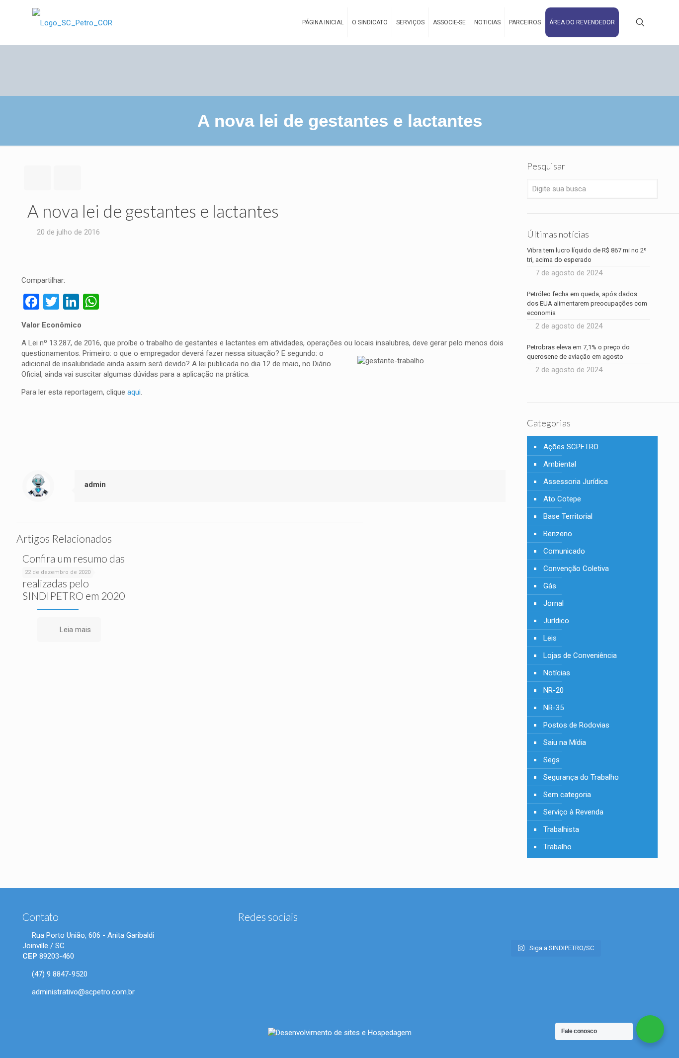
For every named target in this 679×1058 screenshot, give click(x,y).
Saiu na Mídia (564, 742)
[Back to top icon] (638, 1043)
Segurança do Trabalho (581, 777)
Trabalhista (561, 829)
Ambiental (559, 464)
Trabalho (557, 846)
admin (95, 484)
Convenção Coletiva (576, 568)
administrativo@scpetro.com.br (82, 991)
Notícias (556, 672)
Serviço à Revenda (573, 812)
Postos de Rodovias (576, 725)
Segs (551, 759)
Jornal (553, 603)
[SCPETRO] (72, 22)
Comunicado (564, 551)
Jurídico (556, 620)
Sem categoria (567, 794)
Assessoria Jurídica (575, 481)
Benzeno (557, 533)
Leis (550, 638)
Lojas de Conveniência (580, 655)
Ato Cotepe (562, 498)
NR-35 (553, 707)
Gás (549, 585)
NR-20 (553, 690)
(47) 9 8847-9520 (58, 974)
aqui (133, 392)
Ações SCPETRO (570, 446)
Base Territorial (568, 516)
